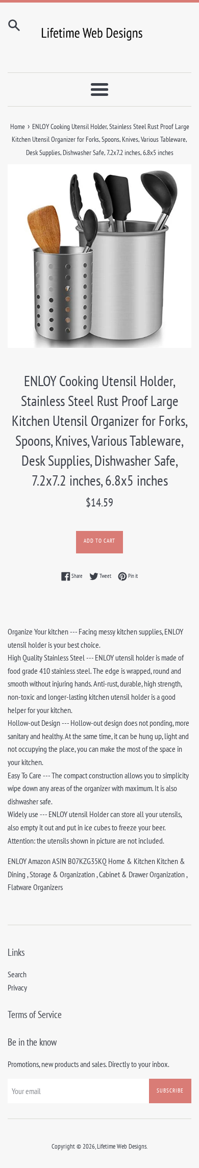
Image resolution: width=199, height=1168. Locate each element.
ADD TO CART (99, 540)
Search (17, 974)
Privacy (17, 987)
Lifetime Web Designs (121, 1146)
